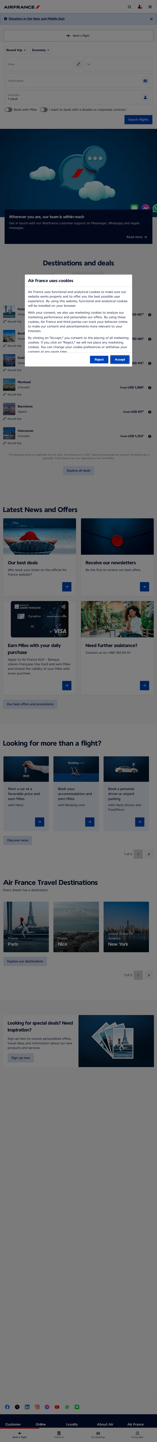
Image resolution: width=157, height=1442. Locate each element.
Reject (99, 359)
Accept (120, 359)
